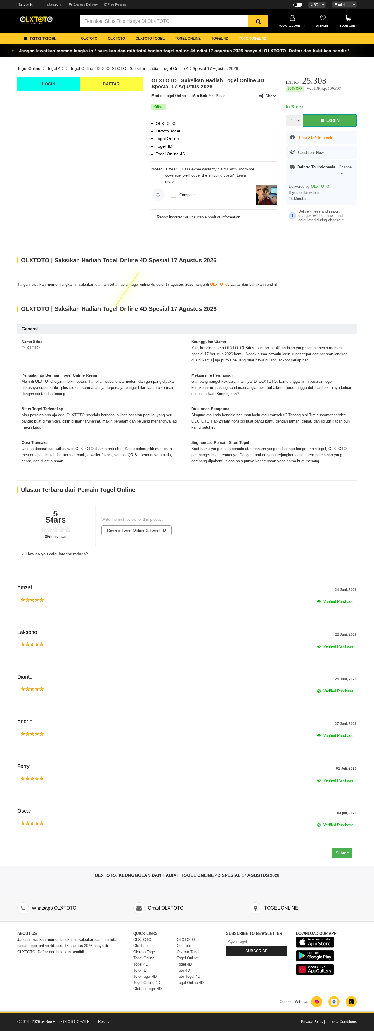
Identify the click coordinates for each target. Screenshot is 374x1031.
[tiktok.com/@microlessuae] (351, 1001)
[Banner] (36, 20)
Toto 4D (139, 970)
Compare (187, 195)
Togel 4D (55, 68)
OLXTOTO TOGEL (150, 39)
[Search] (258, 21)
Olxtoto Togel (144, 952)
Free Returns (117, 4)
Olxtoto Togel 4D (147, 989)
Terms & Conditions (341, 1022)
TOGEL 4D (219, 39)
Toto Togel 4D (145, 976)
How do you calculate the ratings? (56, 554)
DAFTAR (111, 84)
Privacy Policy (312, 1022)
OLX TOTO (116, 39)
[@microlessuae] (316, 1001)
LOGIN (48, 84)
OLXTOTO (89, 39)
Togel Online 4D (85, 68)
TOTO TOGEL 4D (252, 39)
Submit (342, 853)
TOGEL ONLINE (188, 39)
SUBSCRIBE (256, 951)
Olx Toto (140, 946)
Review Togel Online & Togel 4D (136, 530)
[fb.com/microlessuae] (334, 1001)
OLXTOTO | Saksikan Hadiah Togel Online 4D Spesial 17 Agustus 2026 (172, 68)
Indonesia (39, 4)
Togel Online (28, 68)
